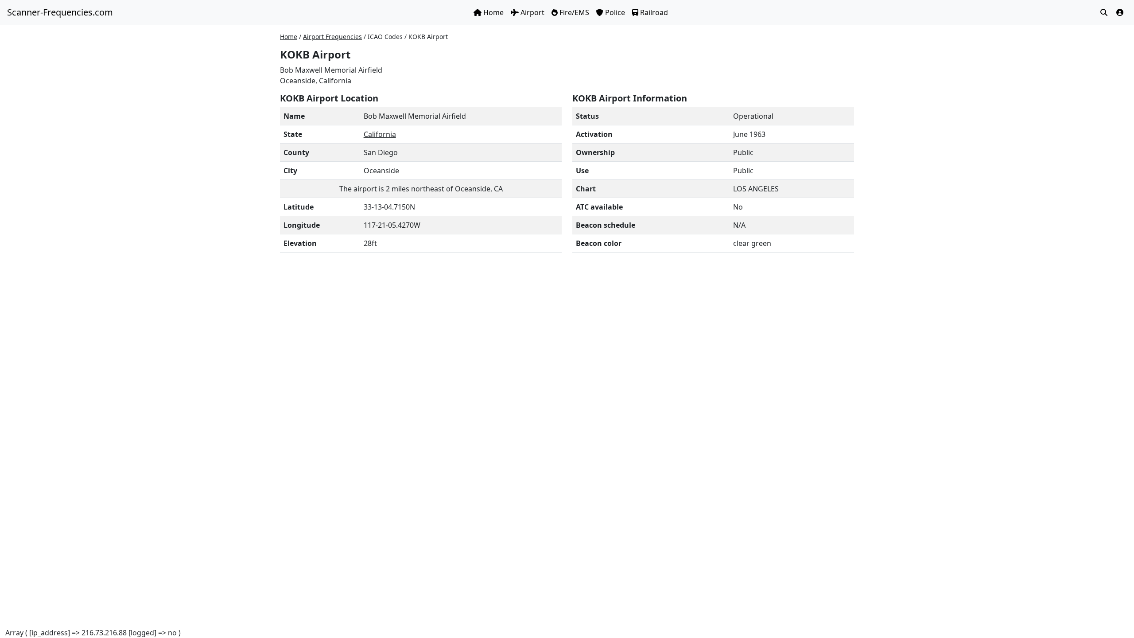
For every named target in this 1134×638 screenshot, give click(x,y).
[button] (1120, 12)
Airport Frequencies (332, 36)
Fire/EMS (574, 12)
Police (615, 12)
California (380, 134)
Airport (532, 12)
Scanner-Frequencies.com (60, 12)
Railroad (654, 12)
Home (493, 12)
